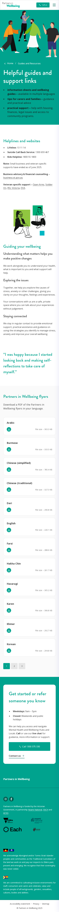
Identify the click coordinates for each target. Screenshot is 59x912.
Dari (9, 503)
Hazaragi (12, 583)
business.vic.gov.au (13, 177)
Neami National (35, 809)
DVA (23, 188)
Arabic (10, 422)
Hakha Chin (14, 563)
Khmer (11, 624)
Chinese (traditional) (19, 483)
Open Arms (38, 184)
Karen (10, 603)
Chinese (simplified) (19, 463)
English (11, 523)
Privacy (36, 903)
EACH (45, 809)
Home (10, 63)
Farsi (10, 543)
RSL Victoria (13, 188)
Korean (11, 644)
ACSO (5, 813)
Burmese (12, 443)
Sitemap (45, 903)
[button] (54, 4)
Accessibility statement (20, 903)
